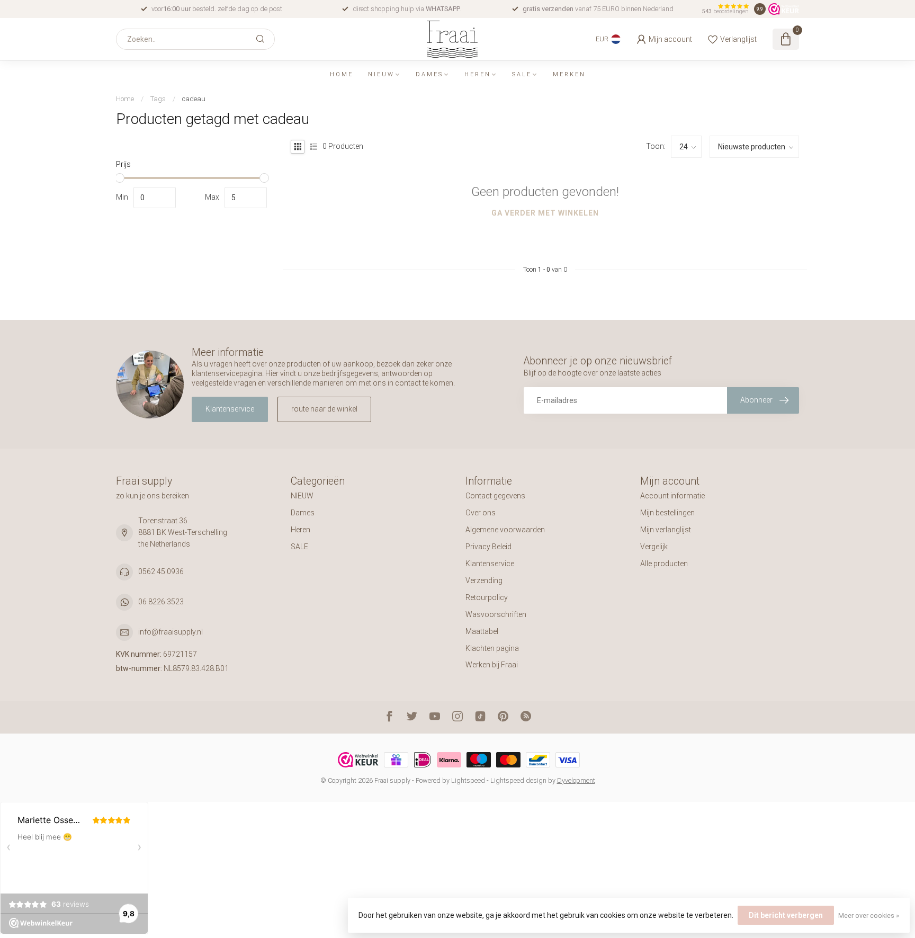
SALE (522, 74)
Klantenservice (229, 409)
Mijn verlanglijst (665, 529)
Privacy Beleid (488, 546)
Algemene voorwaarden (505, 529)
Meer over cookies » (868, 915)
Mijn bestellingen (667, 512)
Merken (569, 74)
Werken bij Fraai (491, 664)
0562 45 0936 (161, 571)
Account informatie (672, 496)
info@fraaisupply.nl (170, 632)
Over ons (480, 512)
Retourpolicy (486, 597)
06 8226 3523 (161, 601)
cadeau (193, 99)
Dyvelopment (576, 780)
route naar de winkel (324, 409)
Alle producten (664, 563)
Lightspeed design (518, 780)
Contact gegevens (495, 496)
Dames (429, 74)
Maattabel (481, 631)
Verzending (484, 580)
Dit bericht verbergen (786, 915)
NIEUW (381, 74)
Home (341, 74)
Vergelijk (654, 546)
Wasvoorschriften (495, 614)
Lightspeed (468, 780)
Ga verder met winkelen (545, 213)
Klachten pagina (492, 648)
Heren (477, 74)
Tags (158, 99)
